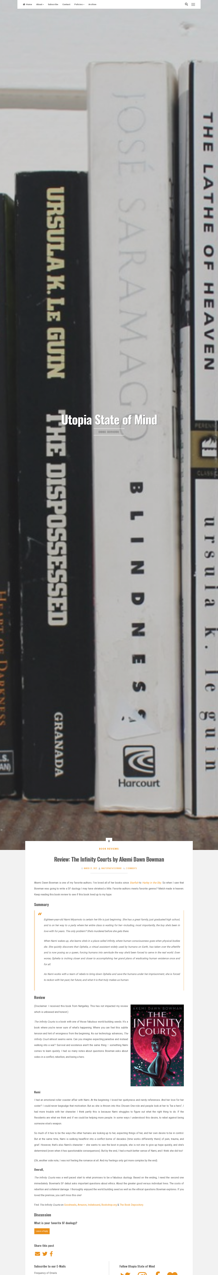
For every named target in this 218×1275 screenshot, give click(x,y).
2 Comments (131, 868)
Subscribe (53, 4)
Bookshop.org (109, 1204)
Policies (78, 4)
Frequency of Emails (45, 1273)
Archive (92, 4)
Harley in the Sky (151, 882)
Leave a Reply (42, 1231)
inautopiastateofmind (111, 868)
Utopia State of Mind (109, 419)
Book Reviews (109, 849)
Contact (66, 4)
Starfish (134, 882)
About (39, 4)
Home (29, 4)
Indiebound (94, 1204)
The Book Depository (131, 1204)
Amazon (82, 1204)
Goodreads (70, 1204)
